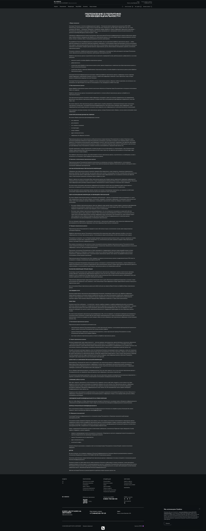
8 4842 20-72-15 (97, 410)
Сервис (104, 484)
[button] (199, 509)
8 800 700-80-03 (110, 499)
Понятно (168, 523)
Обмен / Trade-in (86, 486)
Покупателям (63, 6)
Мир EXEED (78, 6)
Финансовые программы (88, 483)
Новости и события (128, 481)
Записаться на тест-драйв (88, 481)
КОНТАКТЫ (127, 487)
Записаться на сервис (108, 483)
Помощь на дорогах (107, 488)
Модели (56, 6)
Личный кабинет (106, 481)
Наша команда (93, 6)
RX (62, 483)
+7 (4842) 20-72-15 (148, 3)
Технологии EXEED (128, 483)
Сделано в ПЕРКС (138, 526)
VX (62, 481)
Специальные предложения (89, 488)
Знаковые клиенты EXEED (129, 484)
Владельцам (71, 6)
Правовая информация (88, 526)
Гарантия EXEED (106, 486)
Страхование (85, 484)
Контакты (85, 6)
